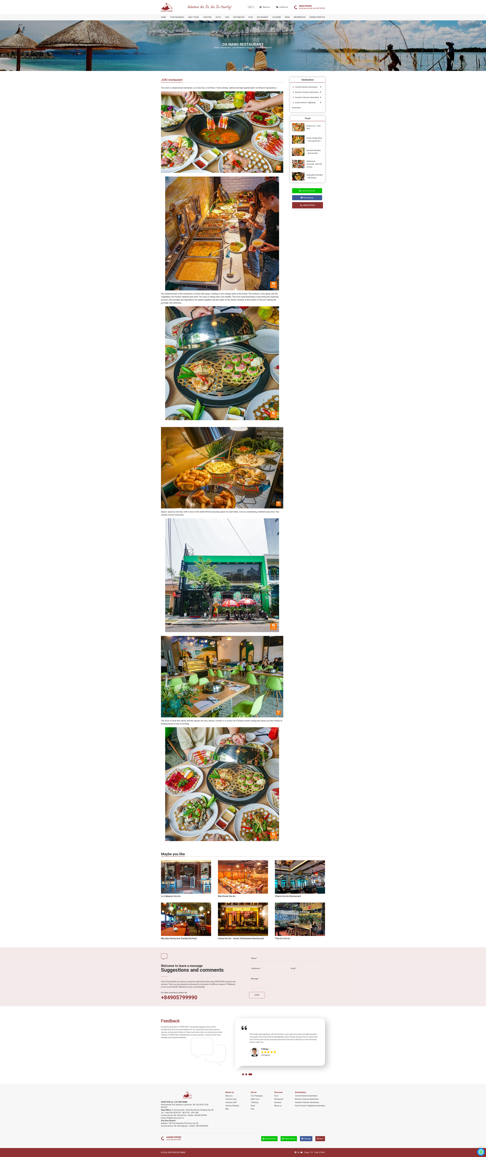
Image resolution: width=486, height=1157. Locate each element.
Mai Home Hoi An (226, 896)
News (287, 17)
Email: (163, 1118)
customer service (308, 191)
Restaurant (262, 17)
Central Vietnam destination (306, 87)
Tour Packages (177, 17)
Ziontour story (231, 1099)
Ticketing (207, 17)
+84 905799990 (200, 1115)
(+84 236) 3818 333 (173, 1113)
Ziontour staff (231, 1102)
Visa (227, 17)
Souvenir (276, 17)
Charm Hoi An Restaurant (288, 896)
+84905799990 (309, 205)
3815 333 (186, 1113)
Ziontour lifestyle (232, 1106)
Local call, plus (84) (173, 1138)
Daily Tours (193, 17)
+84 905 (199, 1126)
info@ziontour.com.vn (175, 1118)
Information (299, 17)
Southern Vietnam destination (307, 97)
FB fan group (308, 198)
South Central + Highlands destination (304, 105)
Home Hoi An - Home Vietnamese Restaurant (241, 938)
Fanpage (307, 1139)
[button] (243, 1074)
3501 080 (194, 1113)
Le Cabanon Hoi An (170, 896)
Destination (238, 17)
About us (266, 7)
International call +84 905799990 (312, 7)
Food (250, 17)
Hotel (218, 17)
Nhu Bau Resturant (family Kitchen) (179, 938)
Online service (270, 1139)
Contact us (283, 7)
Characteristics (317, 17)
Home (163, 17)
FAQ (227, 1109)
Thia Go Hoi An (282, 938)
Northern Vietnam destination (307, 92)
